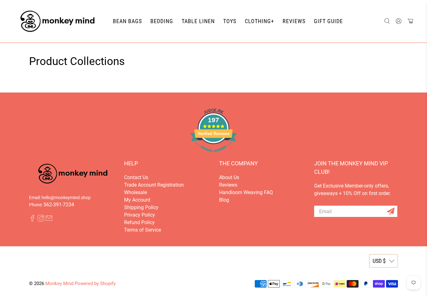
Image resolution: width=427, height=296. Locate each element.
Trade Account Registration (154, 185)
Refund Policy (139, 222)
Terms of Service (142, 230)
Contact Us (136, 177)
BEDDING (161, 21)
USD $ (379, 261)
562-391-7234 (58, 205)
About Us (229, 177)
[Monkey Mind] (57, 21)
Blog (224, 200)
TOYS (229, 21)
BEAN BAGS (127, 21)
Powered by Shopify (95, 283)
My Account (137, 200)
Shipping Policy (141, 207)
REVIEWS (294, 21)
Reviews (228, 185)
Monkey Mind (59, 283)
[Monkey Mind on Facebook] (32, 220)
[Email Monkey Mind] (49, 220)
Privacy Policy (139, 215)
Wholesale (135, 192)
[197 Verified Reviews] (213, 155)
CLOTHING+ (259, 21)
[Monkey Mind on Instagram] (41, 220)
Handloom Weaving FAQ (246, 192)
